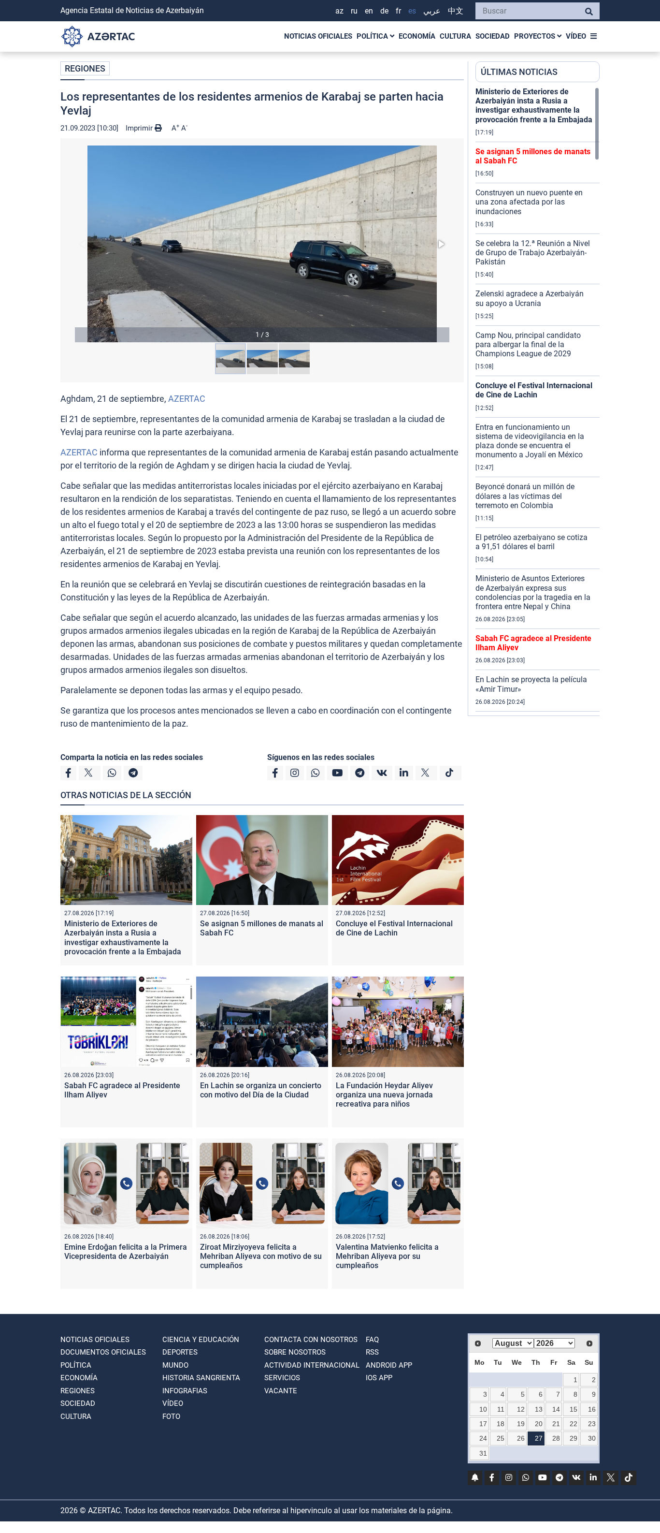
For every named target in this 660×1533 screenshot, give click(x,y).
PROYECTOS (535, 36)
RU (354, 10)
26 (521, 1438)
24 (483, 1438)
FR (398, 10)
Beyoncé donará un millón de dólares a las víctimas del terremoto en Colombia (524, 496)
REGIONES (85, 68)
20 (539, 1424)
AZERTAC (186, 399)
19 (521, 1424)
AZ (339, 10)
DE (384, 10)
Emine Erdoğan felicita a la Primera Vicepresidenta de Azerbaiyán (125, 1251)
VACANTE (280, 1391)
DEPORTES (180, 1352)
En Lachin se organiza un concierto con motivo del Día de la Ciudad (260, 1090)
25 (500, 1438)
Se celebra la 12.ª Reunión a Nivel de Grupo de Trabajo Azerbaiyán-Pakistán (532, 252)
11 (500, 1409)
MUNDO (175, 1365)
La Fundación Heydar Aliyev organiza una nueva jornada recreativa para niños (384, 1095)
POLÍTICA (373, 36)
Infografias (184, 1391)
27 (539, 1438)
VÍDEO (576, 36)
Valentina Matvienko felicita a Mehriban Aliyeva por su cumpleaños (387, 1256)
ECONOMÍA (417, 36)
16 (592, 1409)
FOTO (171, 1416)
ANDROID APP (389, 1365)
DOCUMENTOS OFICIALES (103, 1352)
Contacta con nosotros (311, 1339)
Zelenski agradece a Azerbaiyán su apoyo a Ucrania (529, 298)
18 (500, 1424)
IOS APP (379, 1377)
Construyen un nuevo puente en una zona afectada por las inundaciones (529, 202)
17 (483, 1424)
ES (412, 10)
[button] (262, 244)
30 (592, 1438)
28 (556, 1438)
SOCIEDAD (492, 36)
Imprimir (140, 128)
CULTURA (455, 36)
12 (521, 1409)
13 (539, 1409)
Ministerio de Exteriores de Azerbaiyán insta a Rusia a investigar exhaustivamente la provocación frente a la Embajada (122, 937)
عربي (432, 10)
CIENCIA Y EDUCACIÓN (200, 1339)
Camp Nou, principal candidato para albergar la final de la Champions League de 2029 (528, 344)
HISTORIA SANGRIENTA (201, 1377)
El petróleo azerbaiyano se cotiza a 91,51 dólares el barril (531, 542)
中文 (455, 10)
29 (573, 1438)
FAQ (372, 1339)
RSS (372, 1352)
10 (483, 1409)
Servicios (282, 1377)
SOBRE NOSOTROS (295, 1352)
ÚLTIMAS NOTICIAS (519, 72)
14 (556, 1409)
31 (483, 1453)
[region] (537, 401)
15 (573, 1409)
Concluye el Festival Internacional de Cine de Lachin (394, 928)
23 (592, 1424)
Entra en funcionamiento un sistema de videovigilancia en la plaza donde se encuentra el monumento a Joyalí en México (529, 441)
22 (573, 1424)
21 (556, 1424)
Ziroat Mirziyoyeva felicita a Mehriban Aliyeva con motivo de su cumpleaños (261, 1256)
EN (369, 10)
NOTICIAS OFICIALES (318, 36)
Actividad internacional (311, 1365)
